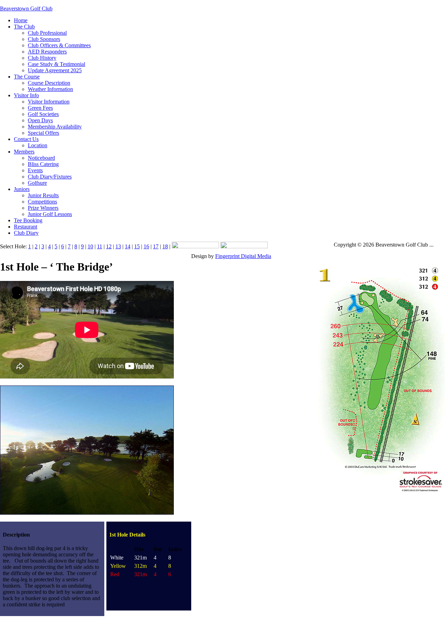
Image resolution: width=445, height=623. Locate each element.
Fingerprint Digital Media (243, 256)
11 (99, 246)
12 (109, 246)
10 (90, 246)
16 (146, 246)
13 (118, 246)
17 (156, 246)
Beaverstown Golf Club (26, 8)
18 (165, 246)
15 (137, 246)
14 (127, 246)
